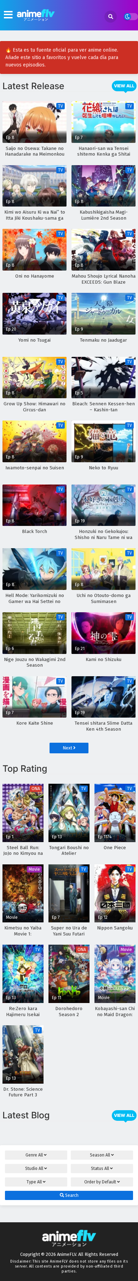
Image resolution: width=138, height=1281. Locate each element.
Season (100, 1155)
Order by (100, 1181)
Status (100, 1168)
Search (71, 1195)
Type (34, 1181)
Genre (34, 1155)
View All (124, 85)
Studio (34, 1168)
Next (68, 747)
